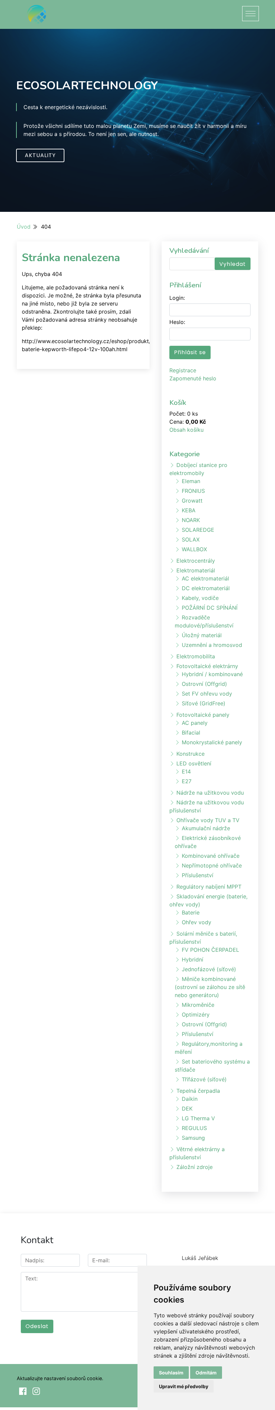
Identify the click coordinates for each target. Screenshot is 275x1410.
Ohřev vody (196, 922)
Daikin (190, 1098)
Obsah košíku (186, 429)
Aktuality (40, 155)
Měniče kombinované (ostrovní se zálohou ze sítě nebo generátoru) (210, 987)
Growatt (192, 500)
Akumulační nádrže (206, 828)
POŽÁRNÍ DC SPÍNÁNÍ (209, 607)
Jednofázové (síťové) (209, 969)
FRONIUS (193, 490)
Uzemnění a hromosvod (212, 645)
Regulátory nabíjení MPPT (208, 886)
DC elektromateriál (206, 588)
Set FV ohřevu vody (207, 693)
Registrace (182, 370)
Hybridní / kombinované (212, 674)
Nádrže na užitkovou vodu (210, 792)
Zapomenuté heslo (192, 378)
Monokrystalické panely (212, 742)
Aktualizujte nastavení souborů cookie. (60, 1378)
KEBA (189, 510)
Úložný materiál (202, 635)
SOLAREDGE (198, 529)
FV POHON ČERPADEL (210, 949)
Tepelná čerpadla (198, 1090)
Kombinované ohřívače (210, 855)
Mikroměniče (198, 1004)
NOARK (191, 520)
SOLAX (191, 539)
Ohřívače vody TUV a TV (207, 820)
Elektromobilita (195, 656)
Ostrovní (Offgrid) (204, 683)
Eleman (191, 481)
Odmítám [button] (206, 1372)
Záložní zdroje (194, 1167)
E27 (186, 781)
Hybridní (192, 959)
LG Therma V (198, 1118)
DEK (187, 1108)
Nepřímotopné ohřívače (212, 865)
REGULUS (194, 1128)
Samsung (193, 1137)
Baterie (191, 912)
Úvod (24, 226)
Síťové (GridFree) (203, 703)
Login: (177, 297)
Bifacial (191, 732)
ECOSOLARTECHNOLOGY (87, 85)
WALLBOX (194, 549)
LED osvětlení (193, 763)
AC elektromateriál (205, 578)
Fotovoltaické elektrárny (207, 666)
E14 (186, 771)
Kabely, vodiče (200, 598)
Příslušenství (197, 875)
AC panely (195, 722)
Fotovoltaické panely (202, 714)
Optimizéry (196, 1014)
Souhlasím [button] (171, 1372)
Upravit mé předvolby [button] (183, 1386)
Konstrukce (190, 753)
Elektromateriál (195, 570)
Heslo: (177, 322)
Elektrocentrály (195, 560)
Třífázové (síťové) (204, 1079)
